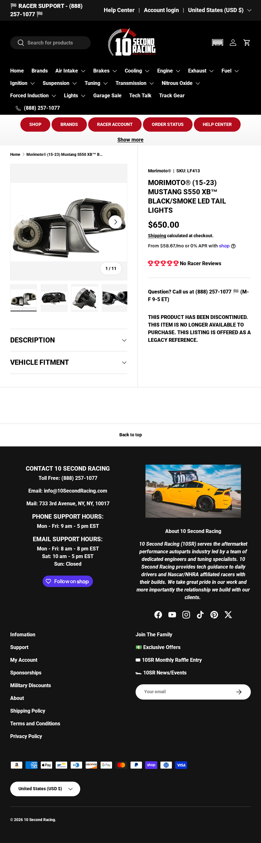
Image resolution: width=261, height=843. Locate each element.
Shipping (157, 235)
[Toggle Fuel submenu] (236, 71)
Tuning (92, 83)
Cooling (133, 71)
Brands (40, 71)
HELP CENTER (217, 124)
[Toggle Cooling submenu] (147, 71)
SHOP (35, 124)
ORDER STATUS (168, 124)
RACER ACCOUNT (115, 124)
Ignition (18, 83)
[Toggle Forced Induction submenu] (54, 96)
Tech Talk (140, 96)
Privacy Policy (26, 736)
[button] (217, 42)
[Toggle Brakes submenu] (114, 71)
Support (19, 647)
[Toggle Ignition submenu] (32, 83)
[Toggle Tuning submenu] (105, 83)
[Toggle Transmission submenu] (151, 83)
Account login (161, 10)
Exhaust (197, 71)
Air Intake (66, 71)
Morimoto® (159, 170)
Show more (130, 140)
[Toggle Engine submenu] (178, 71)
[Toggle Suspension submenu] (74, 83)
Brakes (101, 71)
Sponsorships (25, 673)
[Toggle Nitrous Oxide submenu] (197, 83)
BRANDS (69, 124)
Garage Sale (107, 96)
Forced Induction (29, 96)
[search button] (17, 43)
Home (17, 71)
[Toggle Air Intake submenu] (83, 71)
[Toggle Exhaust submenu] (211, 71)
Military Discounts (30, 685)
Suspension (56, 83)
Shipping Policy (27, 711)
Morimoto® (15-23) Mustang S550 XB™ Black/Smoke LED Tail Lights (64, 154)
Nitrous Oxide (177, 83)
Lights (71, 96)
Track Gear (172, 96)
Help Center (119, 10)
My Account (23, 660)
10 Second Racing (39, 820)
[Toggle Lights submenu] (83, 96)
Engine (165, 71)
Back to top (130, 434)
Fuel (226, 71)
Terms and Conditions (35, 724)
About (17, 698)
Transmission (131, 83)
